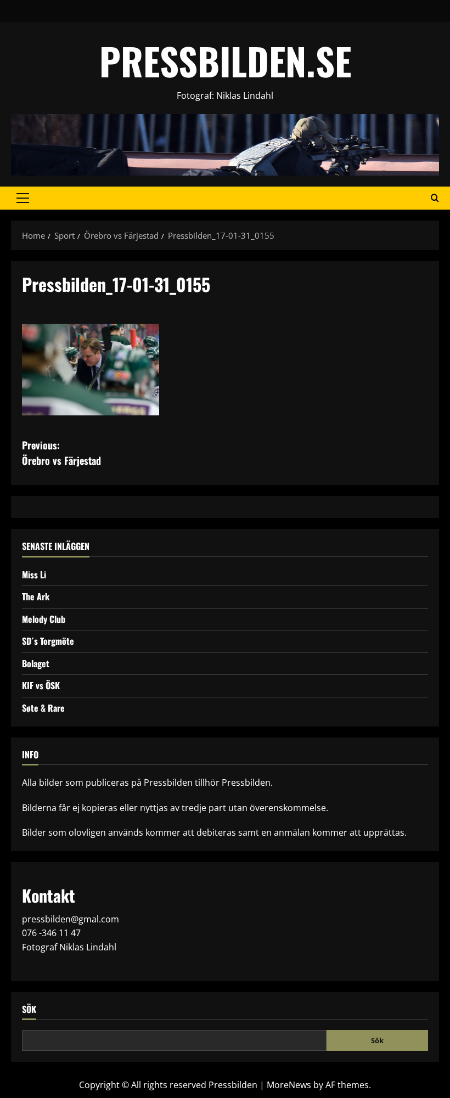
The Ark (35, 596)
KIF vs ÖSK (41, 685)
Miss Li (34, 574)
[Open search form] (435, 198)
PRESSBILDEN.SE (225, 60)
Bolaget (35, 663)
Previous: (61, 453)
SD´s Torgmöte (48, 640)
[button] (23, 198)
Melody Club (43, 619)
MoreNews (289, 1085)
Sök (29, 1009)
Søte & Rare (43, 707)
